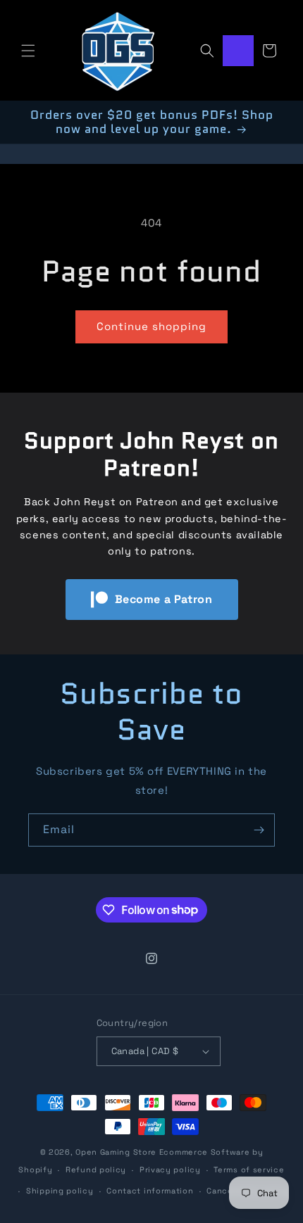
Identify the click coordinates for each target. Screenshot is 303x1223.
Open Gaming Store (115, 1152)
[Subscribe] (258, 830)
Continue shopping (151, 326)
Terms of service (249, 1169)
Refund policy (96, 1169)
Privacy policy (170, 1169)
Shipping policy (60, 1191)
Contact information (149, 1191)
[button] (28, 50)
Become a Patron (164, 599)
